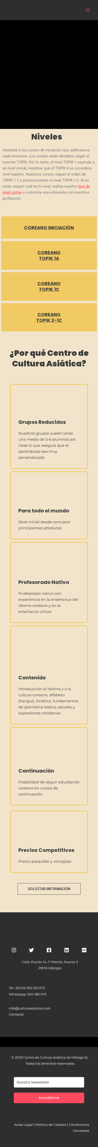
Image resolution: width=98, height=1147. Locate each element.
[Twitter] (31, 950)
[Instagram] (14, 950)
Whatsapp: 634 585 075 (27, 994)
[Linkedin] (67, 950)
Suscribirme (49, 1097)
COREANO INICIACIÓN (49, 227)
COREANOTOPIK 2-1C (49, 317)
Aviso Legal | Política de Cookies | (41, 1125)
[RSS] (84, 950)
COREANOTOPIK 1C (49, 286)
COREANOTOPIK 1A (49, 255)
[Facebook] (49, 950)
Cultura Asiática (58, 9)
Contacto (16, 1014)
